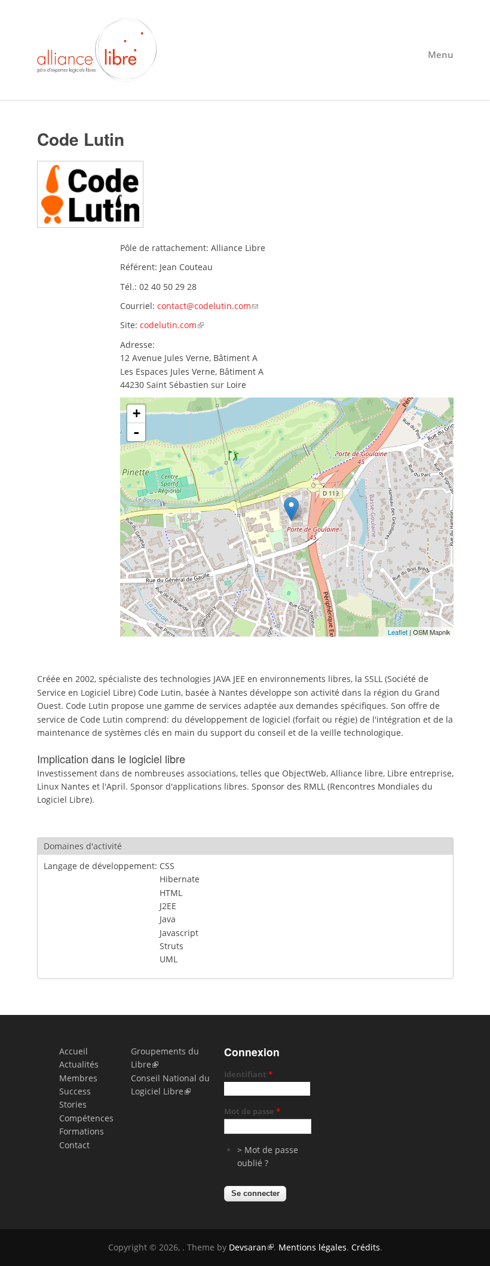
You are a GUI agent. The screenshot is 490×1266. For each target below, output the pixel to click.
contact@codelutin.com (204, 305)
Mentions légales (312, 1247)
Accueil (73, 1051)
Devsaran (248, 1247)
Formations (81, 1131)
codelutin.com (168, 325)
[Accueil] (245, 50)
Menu (441, 54)
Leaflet (398, 632)
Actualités (79, 1064)
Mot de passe (252, 1111)
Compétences (86, 1118)
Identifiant (248, 1074)
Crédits (365, 1247)
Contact (74, 1145)
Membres (78, 1078)
